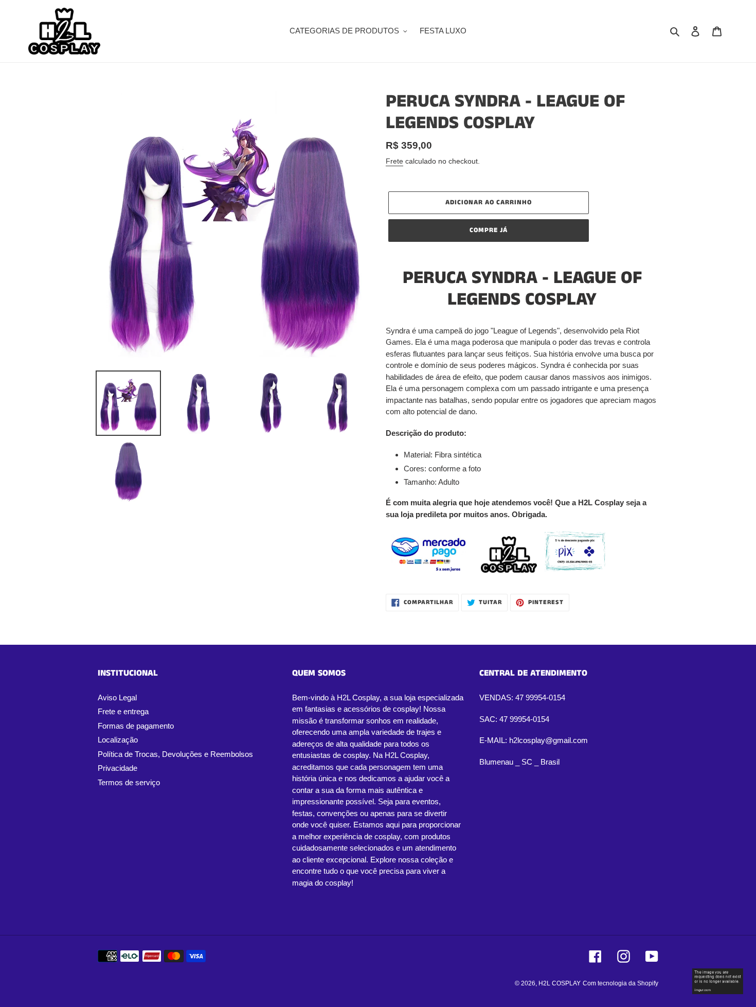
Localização (118, 739)
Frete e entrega (123, 711)
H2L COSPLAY (559, 983)
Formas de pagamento (136, 725)
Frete (394, 161)
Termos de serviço (129, 782)
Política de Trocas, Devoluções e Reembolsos (175, 754)
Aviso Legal (117, 697)
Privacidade (117, 768)
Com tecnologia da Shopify (620, 983)
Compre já (489, 230)
